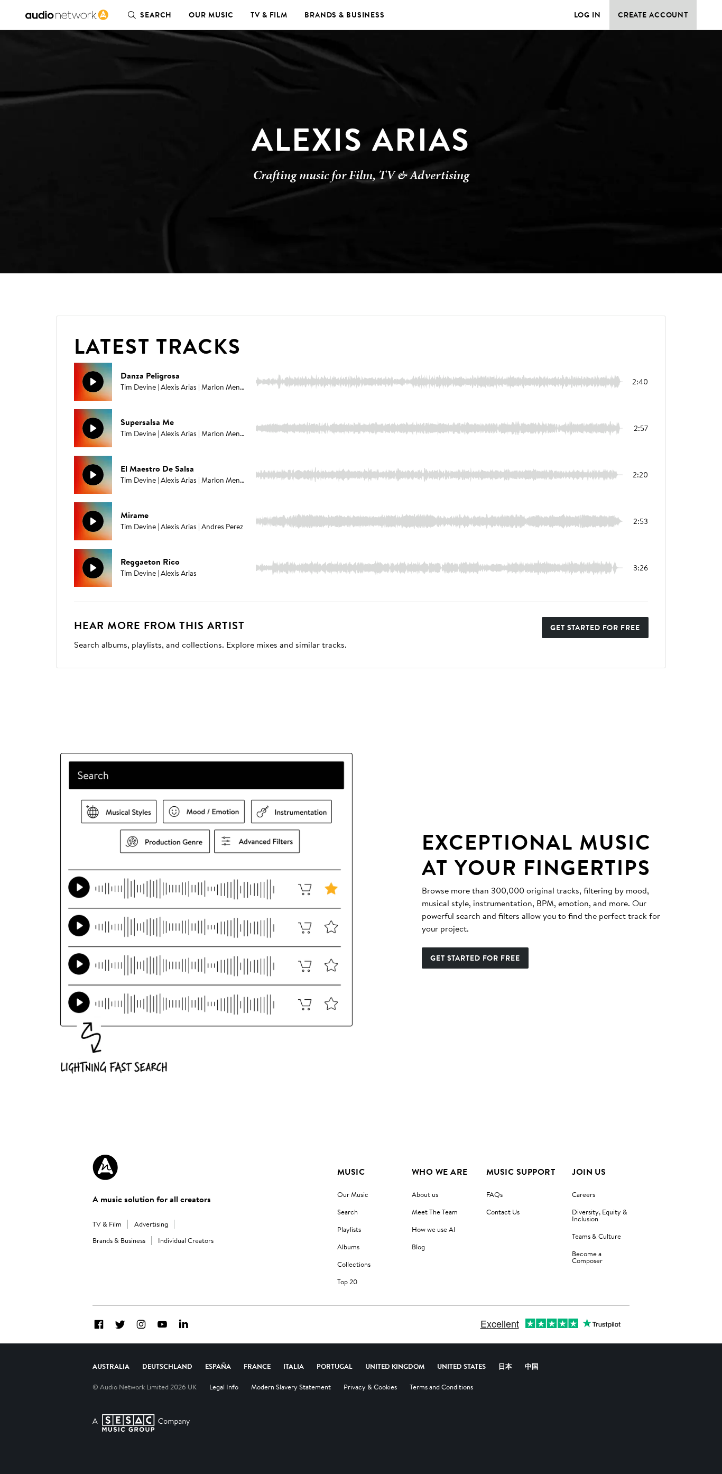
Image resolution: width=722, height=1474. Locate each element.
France (257, 1366)
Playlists (349, 1229)
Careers (583, 1194)
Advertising (151, 1224)
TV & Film (269, 15)
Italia (293, 1366)
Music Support (520, 1171)
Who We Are (440, 1171)
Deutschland (167, 1366)
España (218, 1366)
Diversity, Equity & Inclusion (599, 1215)
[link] (66, 15)
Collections (354, 1264)
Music (351, 1171)
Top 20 (347, 1281)
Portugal (335, 1366)
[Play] (93, 381)
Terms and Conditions (441, 1387)
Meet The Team (435, 1212)
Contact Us (503, 1212)
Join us (589, 1171)
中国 (532, 1366)
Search (156, 15)
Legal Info (223, 1387)
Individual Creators (186, 1240)
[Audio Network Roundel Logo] (105, 1167)
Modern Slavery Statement (291, 1387)
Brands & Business (344, 15)
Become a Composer (587, 1257)
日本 (505, 1366)
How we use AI (434, 1229)
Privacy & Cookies (370, 1387)
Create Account (653, 15)
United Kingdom (394, 1366)
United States (461, 1366)
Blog (418, 1246)
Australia (110, 1366)
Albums (348, 1246)
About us (425, 1194)
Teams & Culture (596, 1236)
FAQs (494, 1194)
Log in (587, 15)
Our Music (211, 15)
